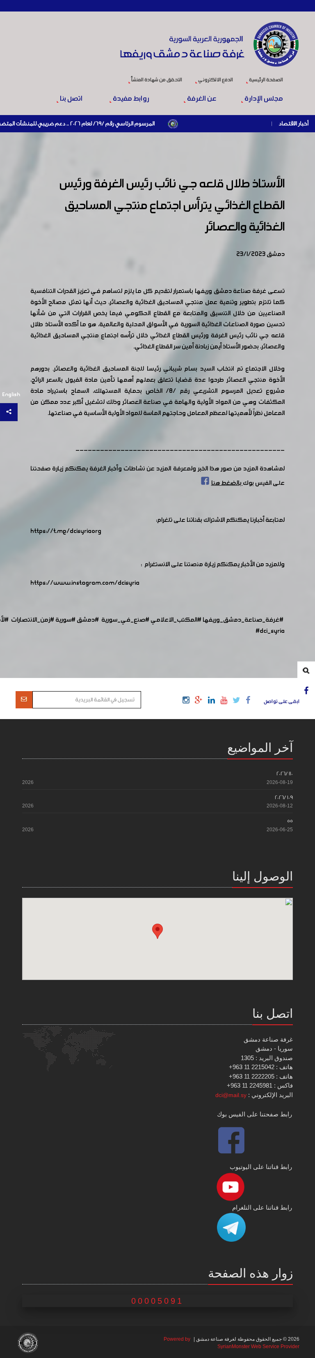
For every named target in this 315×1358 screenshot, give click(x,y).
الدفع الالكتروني (215, 80)
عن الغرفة (201, 99)
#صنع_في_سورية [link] (125, 620)
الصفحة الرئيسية (265, 80)
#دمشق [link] (88, 620)
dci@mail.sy (231, 1095)
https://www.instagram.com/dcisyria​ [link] (84, 583)
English (11, 395)
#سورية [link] (65, 620)
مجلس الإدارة (263, 99)
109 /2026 (284, 797)
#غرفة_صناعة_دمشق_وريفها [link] (243, 620)
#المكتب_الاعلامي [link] (176, 620)
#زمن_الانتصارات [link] (32, 620)
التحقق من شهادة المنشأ (156, 80)
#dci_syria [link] (270, 631)
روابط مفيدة (130, 99)
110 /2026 (284, 773)
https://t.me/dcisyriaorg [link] (65, 531)
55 (290, 821)
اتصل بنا (70, 99)
